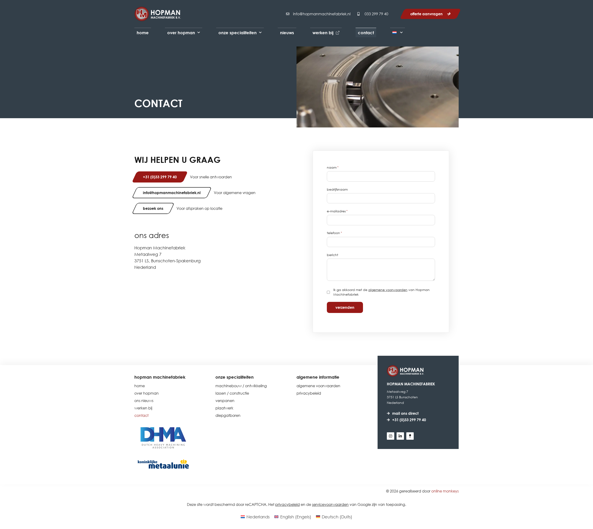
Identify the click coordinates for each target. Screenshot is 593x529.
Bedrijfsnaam (337, 189)
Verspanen (224, 400)
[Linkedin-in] (400, 436)
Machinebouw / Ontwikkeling (241, 385)
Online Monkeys (445, 491)
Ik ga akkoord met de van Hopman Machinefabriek (381, 292)
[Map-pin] (410, 436)
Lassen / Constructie (232, 393)
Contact (366, 32)
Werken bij (323, 32)
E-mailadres (337, 211)
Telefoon (334, 233)
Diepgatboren (227, 415)
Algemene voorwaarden (318, 385)
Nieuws (287, 32)
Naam (333, 167)
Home (143, 32)
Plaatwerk (224, 407)
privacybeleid (287, 504)
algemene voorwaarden (387, 290)
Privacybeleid (308, 393)
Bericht (332, 255)
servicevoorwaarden (330, 504)
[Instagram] (390, 436)
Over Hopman (181, 32)
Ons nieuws (143, 400)
